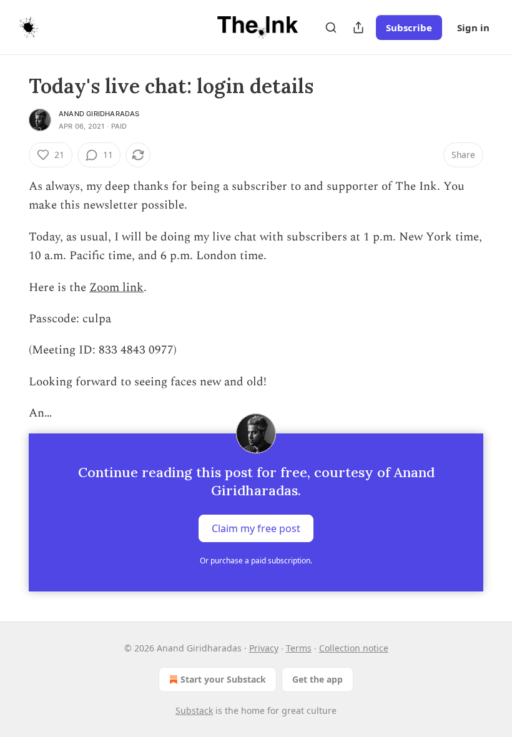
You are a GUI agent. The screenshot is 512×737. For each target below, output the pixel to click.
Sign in (473, 27)
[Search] (330, 27)
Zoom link (116, 288)
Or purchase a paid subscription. (256, 560)
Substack (194, 710)
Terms (299, 648)
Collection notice (353, 648)
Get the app (317, 679)
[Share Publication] (358, 27)
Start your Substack (223, 679)
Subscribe (409, 27)
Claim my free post (256, 528)
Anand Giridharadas (99, 113)
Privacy (263, 648)
